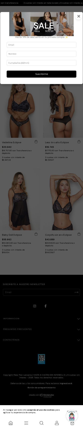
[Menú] (26, 423)
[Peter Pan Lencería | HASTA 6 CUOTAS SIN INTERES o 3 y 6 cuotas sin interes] (10, 423)
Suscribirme (41, 74)
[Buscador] (41, 423)
